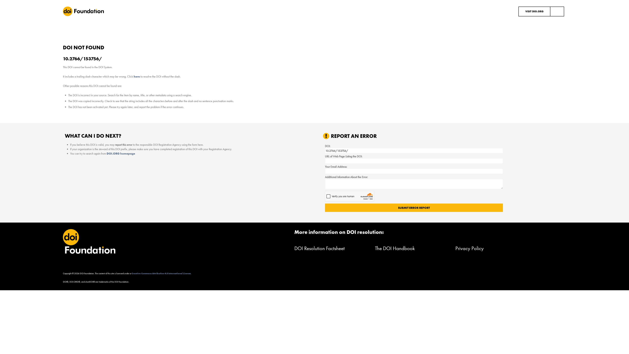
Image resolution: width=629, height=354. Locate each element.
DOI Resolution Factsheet (319, 248)
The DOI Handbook (395, 248)
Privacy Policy (469, 248)
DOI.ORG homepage (121, 153)
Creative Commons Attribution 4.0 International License (161, 273)
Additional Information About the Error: (346, 177)
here (137, 76)
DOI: (327, 146)
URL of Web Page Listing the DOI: (343, 156)
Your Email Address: (336, 166)
